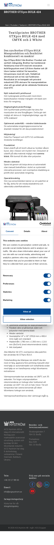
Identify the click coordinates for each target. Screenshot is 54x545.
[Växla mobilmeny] (48, 5)
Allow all (27, 311)
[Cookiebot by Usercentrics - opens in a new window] (39, 224)
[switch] (47, 284)
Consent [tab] (10, 231)
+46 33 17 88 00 (11, 480)
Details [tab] (27, 231)
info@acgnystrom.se (13, 491)
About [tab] (44, 231)
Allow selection (27, 319)
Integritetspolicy (11, 506)
